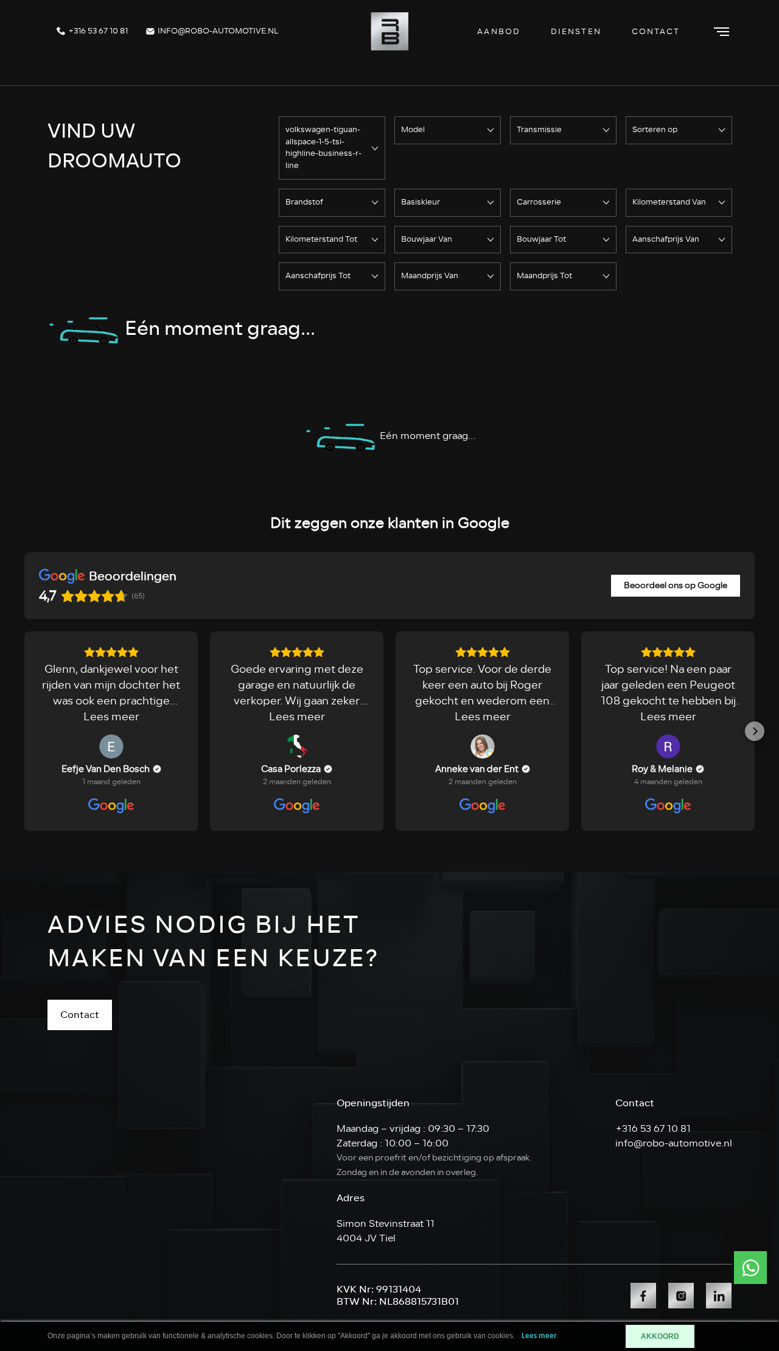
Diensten (576, 32)
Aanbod (498, 32)
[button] (24, 731)
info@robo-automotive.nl (217, 31)
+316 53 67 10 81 (97, 31)
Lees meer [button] (111, 717)
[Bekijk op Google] (111, 746)
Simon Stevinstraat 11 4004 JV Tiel (386, 1231)
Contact (656, 32)
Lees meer (539, 1336)
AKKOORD (660, 1336)
